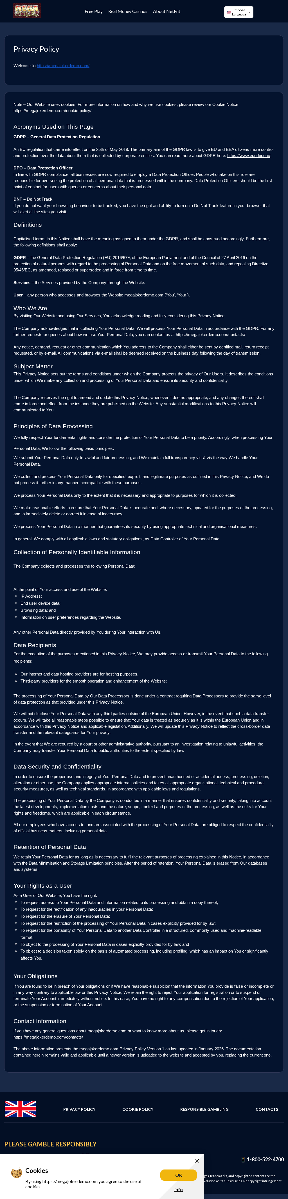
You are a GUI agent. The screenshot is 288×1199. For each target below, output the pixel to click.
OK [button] (178, 1175)
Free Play (94, 11)
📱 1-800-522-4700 (262, 1159)
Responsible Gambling (204, 1109)
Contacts (267, 1109)
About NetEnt (166, 11)
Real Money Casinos (127, 11)
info (178, 1189)
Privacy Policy (79, 1109)
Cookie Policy (137, 1109)
